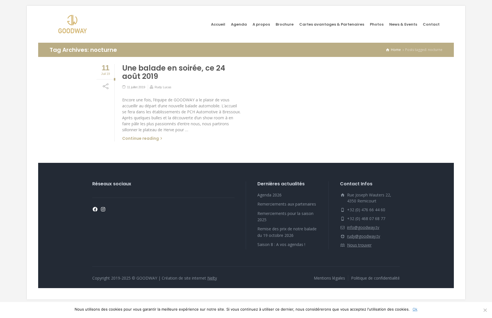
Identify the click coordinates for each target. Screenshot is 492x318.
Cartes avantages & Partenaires (331, 24)
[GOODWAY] (72, 24)
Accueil (218, 24)
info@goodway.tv (363, 227)
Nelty (212, 278)
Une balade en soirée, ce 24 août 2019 (173, 72)
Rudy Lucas (163, 87)
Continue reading (140, 138)
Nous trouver (359, 245)
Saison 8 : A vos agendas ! (281, 244)
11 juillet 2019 (136, 87)
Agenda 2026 (269, 195)
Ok (415, 309)
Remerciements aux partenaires (286, 204)
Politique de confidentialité (375, 278)
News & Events (403, 24)
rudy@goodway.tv (363, 236)
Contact (431, 24)
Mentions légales (329, 278)
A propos (261, 24)
